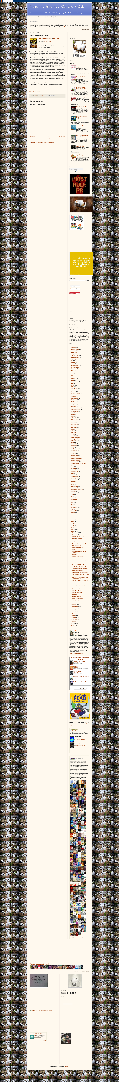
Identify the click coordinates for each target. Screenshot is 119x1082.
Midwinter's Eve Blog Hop (81, 117)
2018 (73, 523)
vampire (73, 497)
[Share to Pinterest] (54, 95)
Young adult (74, 510)
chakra (72, 363)
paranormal (74, 450)
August (74, 608)
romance (42, 97)
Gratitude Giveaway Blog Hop (80, 568)
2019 (73, 521)
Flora (35, 1035)
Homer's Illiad (74, 411)
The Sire (74, 541)
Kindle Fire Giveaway (77, 598)
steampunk (74, 483)
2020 (73, 520)
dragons (73, 377)
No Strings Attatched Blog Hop (82, 66)
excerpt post (74, 388)
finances (73, 394)
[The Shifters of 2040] (72, 740)
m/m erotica (37, 97)
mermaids (73, 435)
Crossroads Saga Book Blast (79, 543)
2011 (72, 625)
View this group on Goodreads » (81, 751)
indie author (74, 417)
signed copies (74, 478)
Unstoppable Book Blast (78, 562)
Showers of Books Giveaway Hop (81, 126)
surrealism (73, 487)
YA (71, 504)
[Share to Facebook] (53, 95)
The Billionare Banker (77, 592)
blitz (72, 360)
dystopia (73, 378)
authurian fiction (75, 357)
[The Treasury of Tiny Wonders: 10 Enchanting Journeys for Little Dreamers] (80, 934)
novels (72, 447)
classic (72, 370)
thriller (72, 494)
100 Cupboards (76, 545)
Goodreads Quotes (85, 29)
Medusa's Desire (76, 596)
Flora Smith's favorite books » (82, 971)
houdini (73, 414)
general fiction (74, 398)
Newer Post (33, 136)
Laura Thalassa (65, 26)
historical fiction (75, 408)
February (74, 619)
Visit (64, 1011)
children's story (75, 365)
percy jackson (74, 455)
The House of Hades (77, 588)
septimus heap (74, 471)
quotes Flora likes (34, 21)
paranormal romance (76, 452)
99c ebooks (72, 35)
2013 (73, 531)
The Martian (76, 666)
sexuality (73, 474)
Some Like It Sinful (77, 538)
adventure (73, 347)
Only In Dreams (76, 600)
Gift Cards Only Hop (81, 97)
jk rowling (73, 422)
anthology (73, 350)
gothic (72, 403)
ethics (72, 386)
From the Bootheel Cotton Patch (57, 6)
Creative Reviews (74, 757)
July (73, 609)
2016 (73, 525)
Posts (73, 286)
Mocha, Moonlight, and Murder (80, 566)
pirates (72, 456)
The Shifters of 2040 (80, 738)
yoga (72, 509)
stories (72, 484)
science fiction (75, 470)
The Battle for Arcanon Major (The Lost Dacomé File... (79, 584)
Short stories (74, 476)
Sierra (73, 601)
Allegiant (74, 554)
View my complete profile (76, 653)
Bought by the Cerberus (79, 661)
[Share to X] (51, 95)
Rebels (73, 549)
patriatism (73, 453)
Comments (74, 288)
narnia (72, 442)
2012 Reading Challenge (38, 1033)
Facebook (58, 17)
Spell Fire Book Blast (77, 570)
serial (72, 473)
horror (72, 412)
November (75, 534)
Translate (81, 171)
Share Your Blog (39, 17)
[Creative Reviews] (73, 759)
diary (72, 375)
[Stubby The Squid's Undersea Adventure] (77, 907)
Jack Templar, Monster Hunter (80, 580)
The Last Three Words (77, 556)
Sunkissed (74, 587)
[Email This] (49, 95)
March (74, 617)
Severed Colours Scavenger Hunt (79, 560)
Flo (77, 630)
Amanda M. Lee (77, 672)
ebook (72, 380)
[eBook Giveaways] (75, 730)
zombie (73, 512)
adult (72, 346)
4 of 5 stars (47, 41)
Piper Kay (56, 38)
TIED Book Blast (76, 590)
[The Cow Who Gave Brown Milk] (82, 902)
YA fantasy (74, 505)
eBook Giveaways (74, 729)
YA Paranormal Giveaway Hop (80, 145)
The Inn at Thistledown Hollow (80, 676)
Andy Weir (76, 667)
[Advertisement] (78, 240)
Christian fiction (75, 367)
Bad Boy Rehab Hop (81, 106)
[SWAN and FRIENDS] (72, 922)
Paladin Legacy (75, 448)
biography (73, 359)
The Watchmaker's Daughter (80, 681)
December (75, 532)
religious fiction (75, 461)
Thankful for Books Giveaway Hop (81, 155)
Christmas (73, 368)
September (75, 606)
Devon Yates (76, 677)
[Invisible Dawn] (72, 746)
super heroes (74, 486)
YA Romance (74, 507)
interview (73, 421)
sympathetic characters (77, 489)
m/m (72, 426)
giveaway (73, 401)
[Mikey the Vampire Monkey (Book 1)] (80, 812)
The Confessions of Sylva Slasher (79, 552)
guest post (73, 406)
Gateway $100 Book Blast (79, 564)
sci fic (72, 466)
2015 (73, 527)
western (47, 97)
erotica (72, 385)
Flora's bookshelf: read (39, 964)
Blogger (67, 1066)
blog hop (73, 362)
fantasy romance (75, 393)
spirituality (73, 481)
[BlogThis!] (50, 95)
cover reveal (74, 372)
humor (72, 416)
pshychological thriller (76, 458)
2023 (73, 518)
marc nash (73, 432)
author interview (75, 355)
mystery (73, 439)
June (73, 611)
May (73, 613)
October (74, 604)
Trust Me (74, 540)
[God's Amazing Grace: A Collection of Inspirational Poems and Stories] (80, 902)
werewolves (74, 499)
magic (72, 429)
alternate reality (75, 349)
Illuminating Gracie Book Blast (80, 572)
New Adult (73, 443)
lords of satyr (74, 424)
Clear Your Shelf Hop (82, 135)
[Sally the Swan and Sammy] (74, 922)
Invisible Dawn (78, 743)
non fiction (74, 445)
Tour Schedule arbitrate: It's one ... (80, 575)
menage (73, 434)
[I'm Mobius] (85, 919)
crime (72, 373)
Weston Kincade (80, 745)
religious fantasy (75, 460)
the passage (74, 492)
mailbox (73, 430)
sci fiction (73, 468)
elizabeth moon (75, 381)
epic (72, 383)
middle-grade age (75, 437)
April (73, 615)
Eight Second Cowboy (44, 38)
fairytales (73, 390)
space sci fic (74, 479)
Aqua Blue (74, 594)
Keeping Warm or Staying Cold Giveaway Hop (80, 578)
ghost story (74, 399)
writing (72, 502)
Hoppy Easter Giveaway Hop (82, 77)
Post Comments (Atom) (43, 138)
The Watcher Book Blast (78, 536)
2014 (73, 529)
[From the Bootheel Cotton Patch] (79, 53)
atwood (73, 354)
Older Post (62, 136)
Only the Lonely (77, 671)
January (74, 621)
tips (72, 496)
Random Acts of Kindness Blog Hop (81, 88)
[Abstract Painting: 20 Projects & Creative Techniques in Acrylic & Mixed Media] (79, 969)
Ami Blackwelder (80, 739)
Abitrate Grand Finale (77, 558)
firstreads (73, 396)
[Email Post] (47, 95)
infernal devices (75, 419)
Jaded (73, 582)
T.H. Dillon (73, 491)
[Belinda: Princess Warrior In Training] (82, 907)
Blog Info (49, 17)
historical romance (76, 409)
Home (30, 17)
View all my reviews (35, 91)
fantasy (73, 391)
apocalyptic (74, 352)
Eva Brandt (76, 662)
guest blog (73, 404)
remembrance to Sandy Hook (78, 463)
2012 (73, 623)
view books (44, 1040)
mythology (73, 440)
